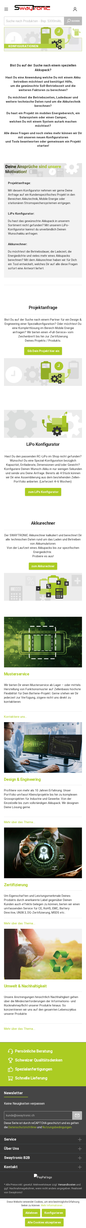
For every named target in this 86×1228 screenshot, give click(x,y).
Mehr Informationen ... (53, 1205)
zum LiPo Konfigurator (43, 492)
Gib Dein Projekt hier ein (43, 351)
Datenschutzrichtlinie (22, 1127)
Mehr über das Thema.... (19, 822)
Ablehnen (31, 1212)
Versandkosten (67, 1184)
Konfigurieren (53, 1212)
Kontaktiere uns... (15, 717)
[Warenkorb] (80, 7)
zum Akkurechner (43, 566)
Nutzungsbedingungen (57, 1127)
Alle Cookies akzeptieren (44, 1222)
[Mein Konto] (75, 9)
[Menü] (6, 9)
